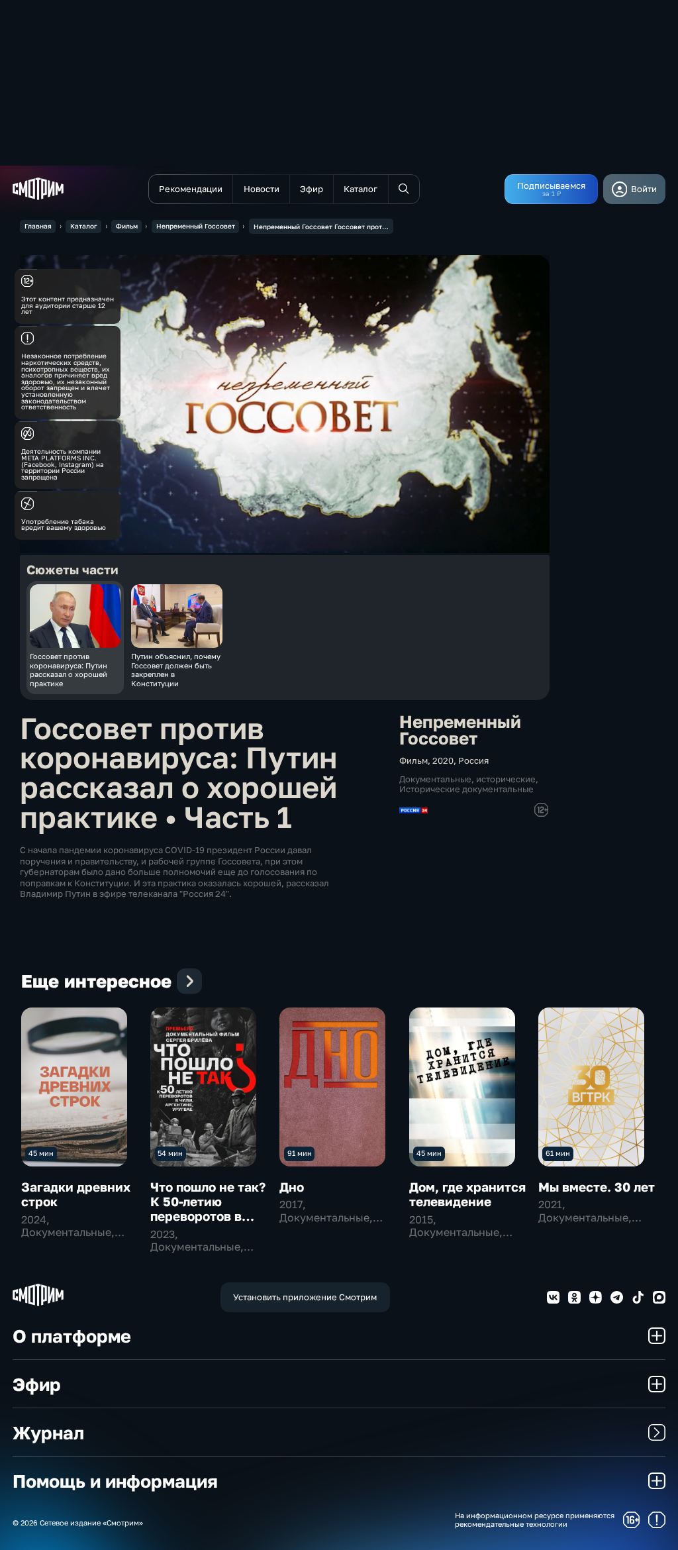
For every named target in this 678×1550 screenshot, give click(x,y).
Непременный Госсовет (195, 226)
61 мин (558, 1153)
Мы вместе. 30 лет (596, 1186)
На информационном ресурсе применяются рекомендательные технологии (534, 1519)
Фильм (127, 226)
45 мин (41, 1153)
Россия (473, 760)
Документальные (435, 779)
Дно (291, 1186)
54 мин (170, 1153)
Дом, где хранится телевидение (467, 1194)
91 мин (299, 1153)
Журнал (48, 1432)
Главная (38, 226)
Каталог (83, 226)
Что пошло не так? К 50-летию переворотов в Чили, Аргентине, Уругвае (208, 1216)
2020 (443, 760)
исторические (506, 779)
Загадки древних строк (75, 1194)
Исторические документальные (466, 789)
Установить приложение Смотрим (305, 1297)
